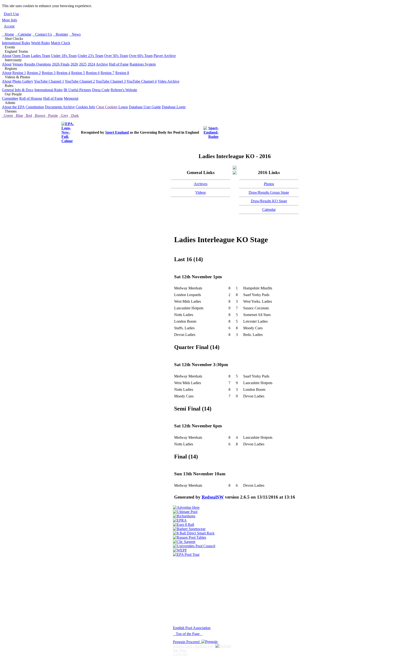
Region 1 (19, 73)
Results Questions (37, 64)
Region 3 (49, 73)
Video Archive (168, 81)
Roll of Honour (30, 98)
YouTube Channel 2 (80, 81)
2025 (83, 64)
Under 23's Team (90, 56)
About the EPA (13, 107)
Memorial (71, 98)
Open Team (21, 56)
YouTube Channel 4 (141, 81)
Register (60, 34)
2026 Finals (61, 64)
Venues (17, 64)
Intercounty (12, 60)
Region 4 (63, 73)
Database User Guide (145, 107)
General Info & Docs (17, 90)
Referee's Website (124, 90)
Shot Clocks (12, 39)
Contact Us (42, 34)
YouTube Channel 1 (49, 81)
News (75, 34)
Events (8, 47)
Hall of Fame (119, 64)
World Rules (40, 43)
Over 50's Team (116, 56)
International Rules (16, 43)
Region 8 (122, 73)
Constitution (35, 107)
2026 (74, 64)
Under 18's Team (64, 56)
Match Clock (60, 43)
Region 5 (78, 73)
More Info (9, 20)
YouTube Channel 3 (111, 81)
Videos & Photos (16, 77)
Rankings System (143, 64)
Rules (7, 86)
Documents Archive (60, 107)
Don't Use (11, 14)
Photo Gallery (22, 81)
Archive (102, 64)
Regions (9, 68)
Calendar (23, 34)
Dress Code (101, 90)
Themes (9, 111)
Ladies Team (40, 56)
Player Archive (165, 56)
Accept (9, 26)
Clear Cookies (106, 107)
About (6, 56)
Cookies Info (85, 107)
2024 (91, 64)
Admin (8, 103)
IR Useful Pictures (77, 90)
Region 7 (107, 73)
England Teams (15, 51)
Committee (10, 98)
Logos (123, 107)
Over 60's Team (141, 56)
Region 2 (34, 73)
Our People (12, 94)
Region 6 (93, 73)
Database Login (174, 107)
